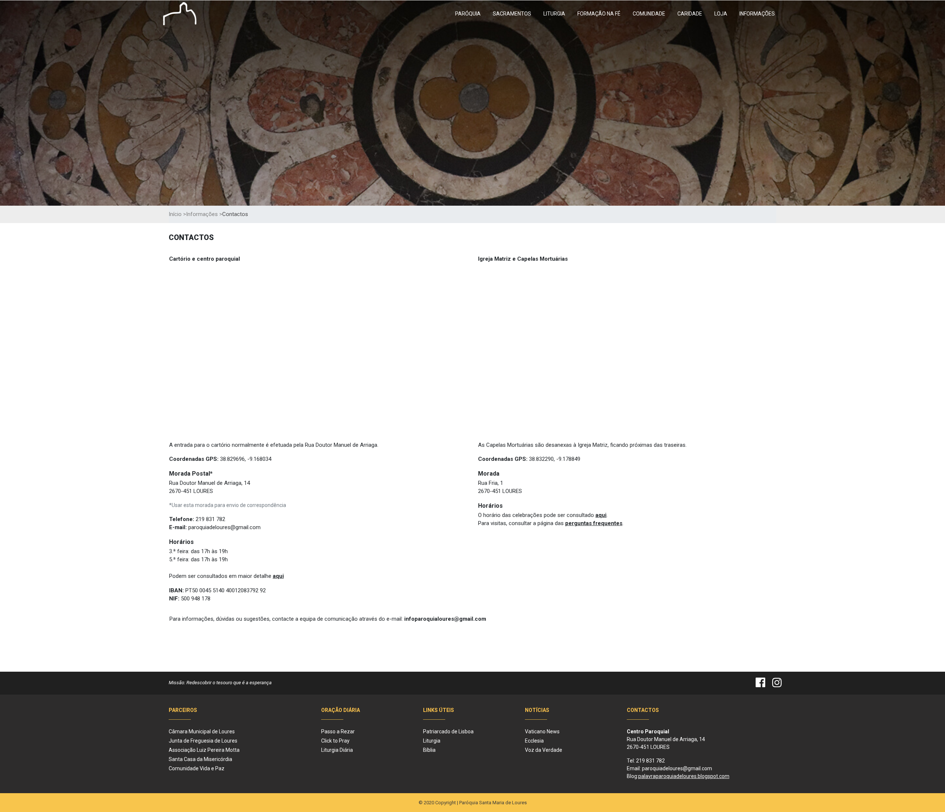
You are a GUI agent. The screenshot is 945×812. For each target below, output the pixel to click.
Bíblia (429, 750)
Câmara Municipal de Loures (202, 731)
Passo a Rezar (338, 731)
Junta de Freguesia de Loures (203, 741)
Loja (720, 14)
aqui (278, 576)
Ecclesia (534, 741)
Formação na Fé (599, 14)
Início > (177, 214)
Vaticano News (542, 731)
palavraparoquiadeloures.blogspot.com (683, 776)
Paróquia (468, 14)
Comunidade (649, 14)
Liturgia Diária (337, 750)
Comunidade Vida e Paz (196, 768)
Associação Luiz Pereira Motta (204, 750)
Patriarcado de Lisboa (448, 731)
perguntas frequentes (593, 523)
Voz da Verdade (543, 750)
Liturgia (554, 14)
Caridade (689, 14)
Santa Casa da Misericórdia (200, 759)
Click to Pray (335, 741)
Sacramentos (512, 14)
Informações (757, 14)
